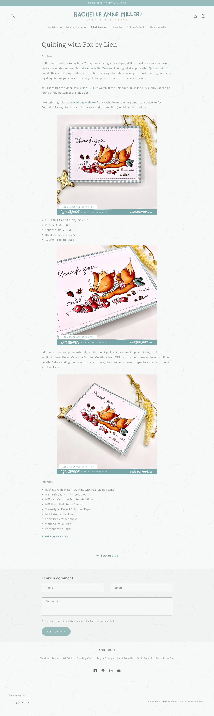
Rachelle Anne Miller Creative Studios (171, 701)
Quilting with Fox (160, 68)
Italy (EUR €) (19, 702)
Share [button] (49, 56)
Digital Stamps (105, 658)
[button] (13, 16)
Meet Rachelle (125, 658)
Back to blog (109, 555)
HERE (91, 88)
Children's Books (49, 658)
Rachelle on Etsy (164, 658)
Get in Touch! (144, 658)
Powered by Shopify (196, 701)
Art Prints (68, 658)
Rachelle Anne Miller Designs (93, 68)
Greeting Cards (85, 658)
